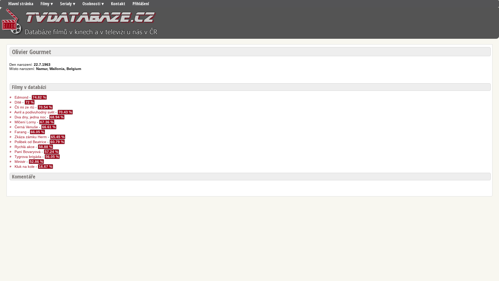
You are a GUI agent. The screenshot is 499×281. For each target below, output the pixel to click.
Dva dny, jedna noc (30, 117)
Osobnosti (91, 4)
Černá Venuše (26, 127)
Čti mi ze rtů (24, 107)
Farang (21, 132)
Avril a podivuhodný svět (34, 112)
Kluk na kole (25, 166)
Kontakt (118, 4)
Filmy (45, 4)
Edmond (21, 97)
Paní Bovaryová (28, 152)
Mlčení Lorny (26, 122)
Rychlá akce (25, 147)
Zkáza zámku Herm (31, 137)
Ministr (21, 161)
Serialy (66, 4)
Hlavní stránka (20, 4)
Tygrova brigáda (28, 157)
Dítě (18, 102)
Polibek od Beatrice (30, 142)
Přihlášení (141, 4)
